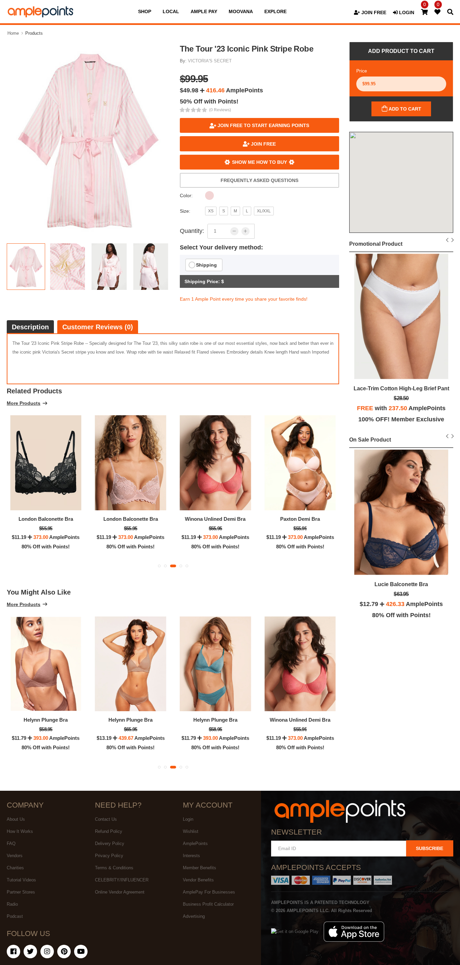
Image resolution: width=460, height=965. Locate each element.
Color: (186, 195)
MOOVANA (241, 11)
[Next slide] (452, 240)
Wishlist (190, 831)
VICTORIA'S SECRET (210, 60)
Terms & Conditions (114, 867)
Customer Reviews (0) (97, 327)
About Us (16, 819)
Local (171, 11)
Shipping (206, 265)
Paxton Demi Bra (300, 519)
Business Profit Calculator (208, 904)
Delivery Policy (109, 843)
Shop (144, 11)
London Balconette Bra (46, 519)
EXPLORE (275, 11)
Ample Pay (204, 11)
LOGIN (406, 12)
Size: (185, 211)
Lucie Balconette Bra (401, 584)
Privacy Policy (109, 855)
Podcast (15, 916)
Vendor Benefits (198, 879)
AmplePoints (195, 843)
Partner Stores (21, 892)
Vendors (15, 855)
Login (188, 819)
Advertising (194, 916)
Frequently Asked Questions (259, 180)
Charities (15, 867)
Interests (191, 855)
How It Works (20, 831)
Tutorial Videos (21, 879)
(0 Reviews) (220, 110)
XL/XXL (264, 211)
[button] (159, 566)
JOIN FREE (373, 12)
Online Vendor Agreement (119, 892)
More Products (23, 403)
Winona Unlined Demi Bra (215, 519)
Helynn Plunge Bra (46, 720)
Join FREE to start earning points (262, 125)
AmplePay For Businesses (209, 892)
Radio (12, 904)
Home (13, 33)
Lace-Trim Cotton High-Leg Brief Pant (401, 388)
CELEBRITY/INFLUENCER (122, 879)
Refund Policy (108, 831)
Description (30, 327)
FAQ (11, 843)
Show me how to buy (259, 162)
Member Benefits (199, 867)
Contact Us (106, 819)
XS (210, 211)
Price (361, 70)
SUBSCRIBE (429, 848)
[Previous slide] (447, 240)
